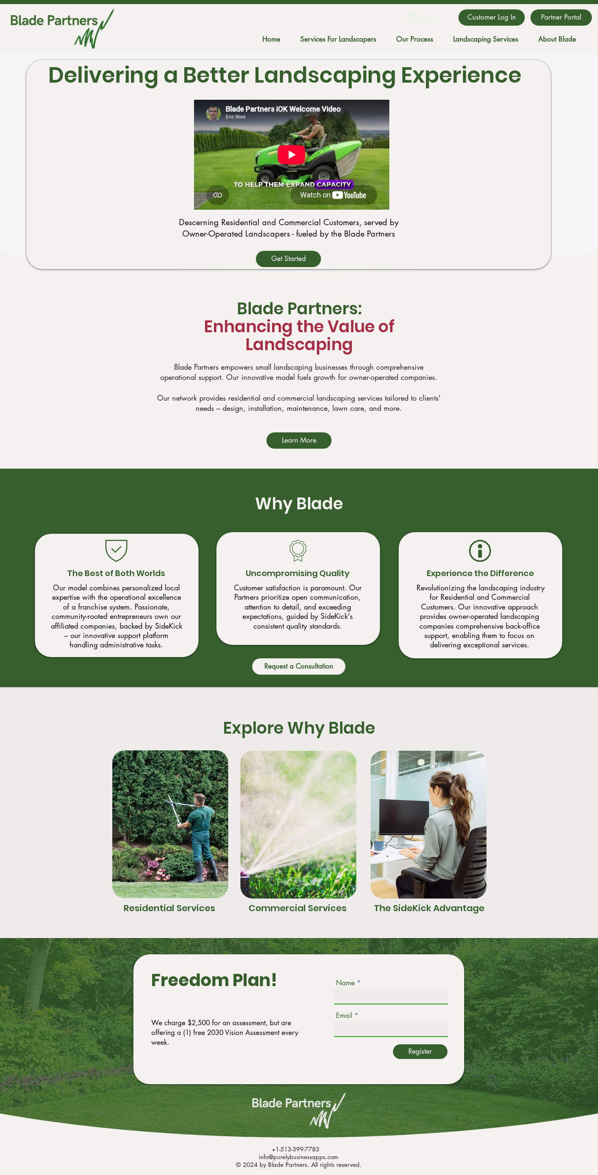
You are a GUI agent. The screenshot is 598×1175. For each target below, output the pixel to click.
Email (344, 1015)
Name (345, 983)
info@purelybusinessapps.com (298, 1157)
